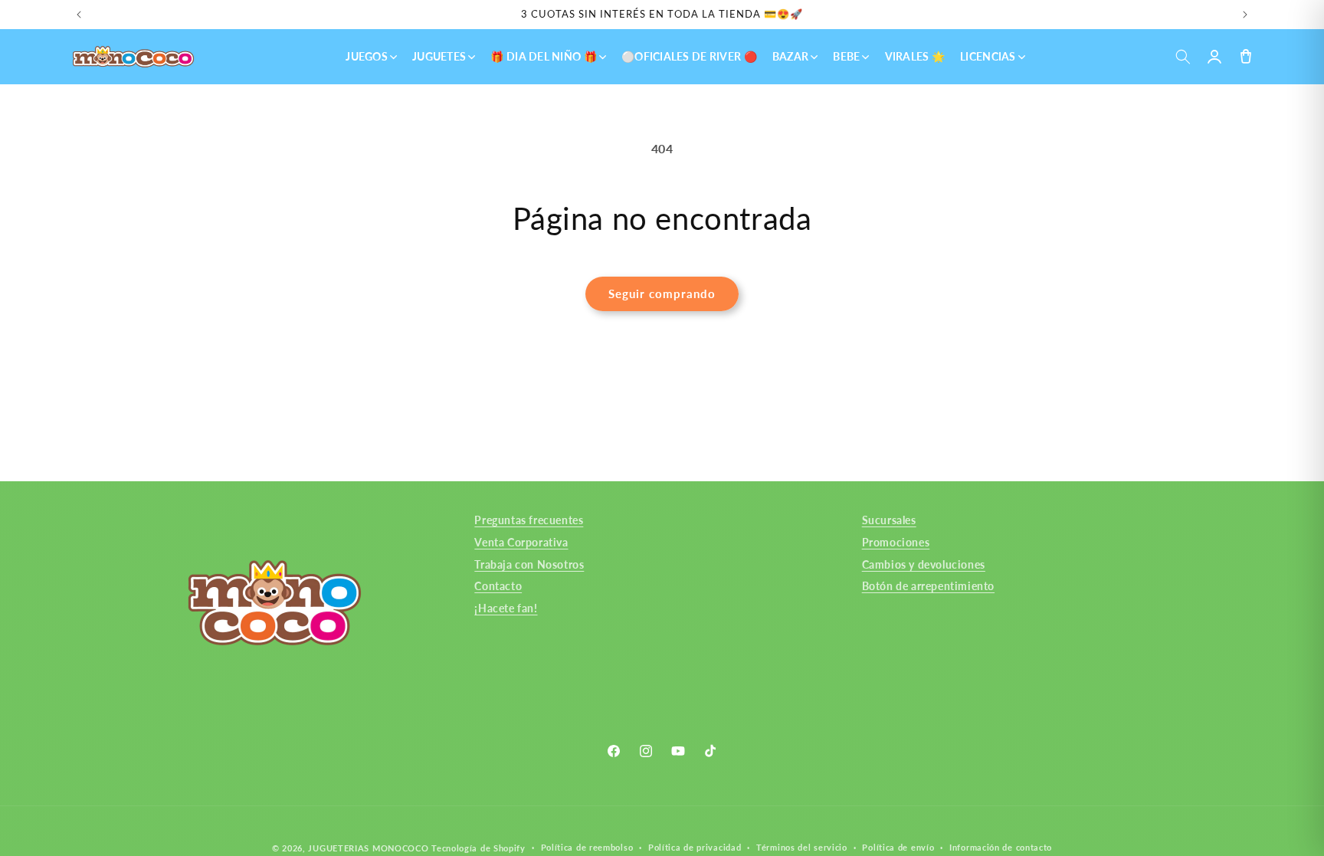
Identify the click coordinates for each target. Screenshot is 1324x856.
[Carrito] (1245, 57)
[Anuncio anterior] (79, 14)
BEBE (846, 56)
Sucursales (889, 519)
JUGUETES (439, 56)
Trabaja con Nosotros (529, 563)
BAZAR (790, 56)
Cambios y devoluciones (923, 563)
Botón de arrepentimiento (928, 585)
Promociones (896, 541)
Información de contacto (1000, 847)
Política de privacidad (694, 847)
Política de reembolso (587, 847)
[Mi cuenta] (1214, 57)
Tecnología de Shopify (478, 848)
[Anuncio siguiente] (1245, 14)
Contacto (498, 585)
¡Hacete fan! (505, 608)
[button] (1182, 57)
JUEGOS (367, 56)
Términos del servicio (801, 847)
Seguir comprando (662, 293)
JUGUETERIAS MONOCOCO (368, 848)
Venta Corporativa (521, 541)
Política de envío (898, 847)
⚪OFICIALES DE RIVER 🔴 (689, 56)
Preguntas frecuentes (528, 519)
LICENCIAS (988, 56)
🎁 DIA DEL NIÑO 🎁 (543, 56)
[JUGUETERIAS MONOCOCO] (133, 56)
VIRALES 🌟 (915, 56)
